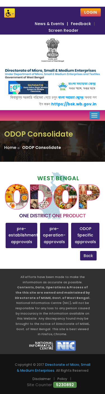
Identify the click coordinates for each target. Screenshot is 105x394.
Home (10, 147)
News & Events (49, 23)
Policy (62, 378)
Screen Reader (63, 30)
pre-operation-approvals (54, 235)
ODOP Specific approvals (85, 235)
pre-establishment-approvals (21, 235)
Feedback (81, 23)
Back (88, 255)
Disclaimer (41, 378)
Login (90, 12)
